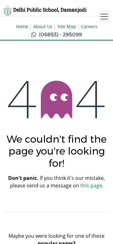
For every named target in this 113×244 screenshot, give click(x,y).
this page (91, 185)
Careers (89, 26)
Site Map (66, 26)
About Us (42, 26)
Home (22, 26)
